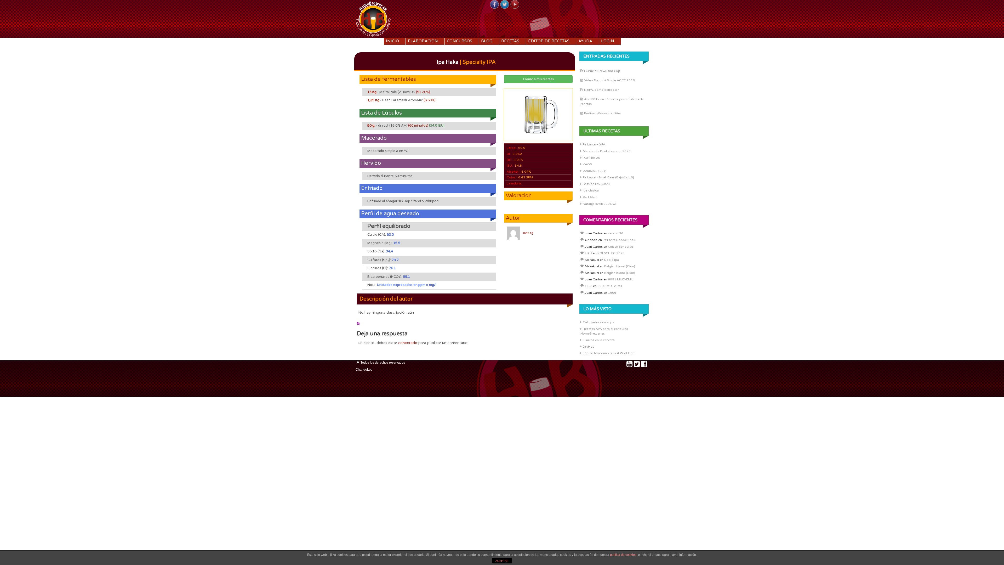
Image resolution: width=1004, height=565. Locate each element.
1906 (612, 293)
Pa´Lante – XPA (594, 144)
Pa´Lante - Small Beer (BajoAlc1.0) (608, 177)
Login (607, 41)
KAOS (587, 164)
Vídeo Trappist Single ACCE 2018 (609, 80)
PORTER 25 (591, 158)
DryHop (589, 346)
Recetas (510, 41)
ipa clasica (591, 190)
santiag (527, 233)
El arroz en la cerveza (599, 340)
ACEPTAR (502, 560)
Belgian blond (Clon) (619, 266)
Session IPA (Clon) (596, 184)
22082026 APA (595, 171)
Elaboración (423, 41)
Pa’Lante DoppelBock (619, 240)
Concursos (459, 41)
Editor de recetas (548, 41)
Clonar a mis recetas (538, 79)
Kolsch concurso (620, 246)
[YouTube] (515, 4)
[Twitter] (504, 4)
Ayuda (585, 41)
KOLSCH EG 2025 (611, 253)
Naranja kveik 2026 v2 (599, 204)
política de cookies (623, 555)
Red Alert (590, 197)
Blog (486, 41)
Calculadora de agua (598, 322)
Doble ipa (611, 260)
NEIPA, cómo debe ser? (601, 90)
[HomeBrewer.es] (373, 18)
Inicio (392, 41)
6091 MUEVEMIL (621, 279)
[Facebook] (494, 4)
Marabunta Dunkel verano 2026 (607, 151)
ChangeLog (364, 369)
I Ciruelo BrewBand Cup (602, 71)
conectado (407, 343)
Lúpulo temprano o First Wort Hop (609, 353)
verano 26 (615, 233)
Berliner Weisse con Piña (602, 113)
